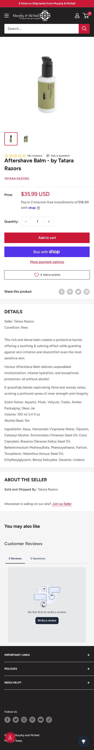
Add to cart (47, 238)
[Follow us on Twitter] (16, 720)
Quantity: (11, 222)
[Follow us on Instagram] (24, 720)
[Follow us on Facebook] (7, 720)
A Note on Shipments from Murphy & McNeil (47, 3)
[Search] (84, 29)
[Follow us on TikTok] (49, 720)
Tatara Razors (16, 179)
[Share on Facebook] (62, 291)
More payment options (47, 262)
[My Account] (77, 15)
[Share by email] (87, 291)
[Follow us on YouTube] (41, 720)
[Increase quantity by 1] (49, 221)
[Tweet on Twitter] (78, 291)
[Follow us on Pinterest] (32, 720)
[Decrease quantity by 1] (25, 221)
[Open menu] (6, 15)
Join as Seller (61, 504)
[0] (86, 15)
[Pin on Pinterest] (70, 291)
